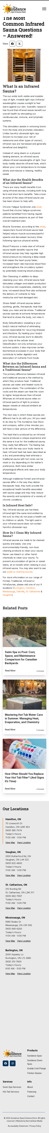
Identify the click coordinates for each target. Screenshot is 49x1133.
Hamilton (30, 588)
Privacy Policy (35, 1126)
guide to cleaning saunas (20, 571)
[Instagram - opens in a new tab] (12, 1063)
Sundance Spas (34, 1055)
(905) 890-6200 (13, 928)
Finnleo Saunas (34, 1073)
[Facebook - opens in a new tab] (5, 1063)
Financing (31, 1091)
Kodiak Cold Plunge (36, 1068)
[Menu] (44, 9)
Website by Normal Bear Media (29, 1121)
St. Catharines (33, 591)
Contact (30, 1096)
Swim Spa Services (12, 1087)
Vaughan (7, 595)
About (30, 1087)
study (39, 207)
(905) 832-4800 (13, 863)
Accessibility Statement (18, 1126)
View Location (24, 842)
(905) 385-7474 (13, 830)
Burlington (18, 588)
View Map (10, 842)
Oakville (20, 591)
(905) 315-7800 (13, 961)
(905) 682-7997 (13, 896)
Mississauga (9, 591)
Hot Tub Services (11, 1091)
